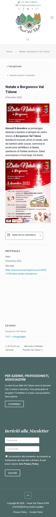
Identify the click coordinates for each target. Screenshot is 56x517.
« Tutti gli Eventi (14, 66)
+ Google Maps (19, 337)
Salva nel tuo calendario (24, 235)
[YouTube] (32, 9)
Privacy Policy (31, 464)
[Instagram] (37, 9)
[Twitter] (28, 9)
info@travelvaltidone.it (30, 5)
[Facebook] (23, 9)
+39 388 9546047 (29, 2)
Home (9, 51)
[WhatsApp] (19, 9)
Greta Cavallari (36, 507)
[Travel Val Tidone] (28, 23)
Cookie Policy (36, 512)
